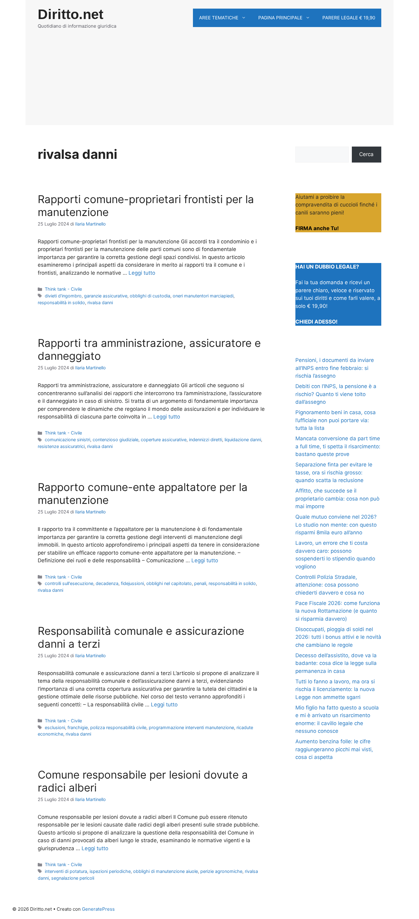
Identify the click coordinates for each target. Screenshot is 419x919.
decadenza (107, 583)
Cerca (366, 154)
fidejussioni (132, 583)
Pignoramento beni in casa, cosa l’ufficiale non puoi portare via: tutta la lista (335, 420)
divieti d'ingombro (63, 295)
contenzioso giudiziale (115, 439)
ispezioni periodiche (110, 871)
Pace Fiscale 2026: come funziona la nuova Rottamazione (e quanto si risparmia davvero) (337, 611)
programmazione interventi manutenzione (191, 727)
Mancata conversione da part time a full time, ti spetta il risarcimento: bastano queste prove (337, 446)
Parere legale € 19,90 (348, 18)
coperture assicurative (163, 439)
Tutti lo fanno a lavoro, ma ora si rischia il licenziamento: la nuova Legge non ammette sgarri (335, 689)
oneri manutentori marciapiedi (203, 295)
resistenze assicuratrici (61, 446)
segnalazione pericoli (72, 878)
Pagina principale (280, 18)
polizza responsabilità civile (118, 727)
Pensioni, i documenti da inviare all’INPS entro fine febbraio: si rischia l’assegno (334, 368)
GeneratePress (98, 909)
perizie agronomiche (221, 871)
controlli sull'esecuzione (69, 583)
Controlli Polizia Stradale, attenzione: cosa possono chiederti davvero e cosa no (329, 585)
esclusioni (55, 727)
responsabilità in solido (61, 302)
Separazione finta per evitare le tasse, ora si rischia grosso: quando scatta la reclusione (333, 472)
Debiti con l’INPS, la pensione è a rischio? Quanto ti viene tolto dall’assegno (335, 394)
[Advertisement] (209, 82)
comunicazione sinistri (67, 439)
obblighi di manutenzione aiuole (165, 871)
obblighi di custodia (150, 295)
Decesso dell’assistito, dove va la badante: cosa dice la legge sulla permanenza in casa (336, 663)
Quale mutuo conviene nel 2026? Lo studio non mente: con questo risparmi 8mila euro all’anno (336, 525)
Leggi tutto (142, 273)
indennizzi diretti (205, 439)
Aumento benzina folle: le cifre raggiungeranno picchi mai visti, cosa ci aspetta (334, 749)
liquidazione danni (243, 439)
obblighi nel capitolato (169, 583)
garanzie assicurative (105, 295)
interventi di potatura (66, 871)
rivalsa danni (100, 302)
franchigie (77, 727)
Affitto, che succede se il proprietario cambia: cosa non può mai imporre (337, 498)
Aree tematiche (218, 18)
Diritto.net (70, 14)
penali (200, 583)
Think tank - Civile (63, 289)
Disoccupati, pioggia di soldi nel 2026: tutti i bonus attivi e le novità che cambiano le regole (338, 637)
